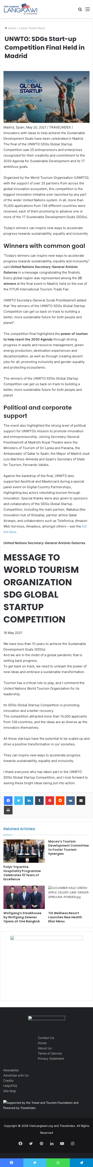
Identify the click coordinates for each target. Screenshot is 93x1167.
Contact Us (46, 1038)
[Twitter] (18, 800)
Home (11, 28)
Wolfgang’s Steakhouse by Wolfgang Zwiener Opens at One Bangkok (22, 917)
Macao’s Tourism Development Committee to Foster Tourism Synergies (68, 847)
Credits (8, 1080)
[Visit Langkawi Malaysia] (20, 9)
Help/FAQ (10, 1086)
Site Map (9, 1091)
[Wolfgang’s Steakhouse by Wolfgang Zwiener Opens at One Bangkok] (24, 897)
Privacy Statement (51, 1058)
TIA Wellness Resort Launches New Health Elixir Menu (65, 917)
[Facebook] (8, 800)
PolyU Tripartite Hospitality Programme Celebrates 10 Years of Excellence (22, 873)
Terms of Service (50, 1053)
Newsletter (11, 1070)
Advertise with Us (16, 1075)
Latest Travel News (32, 28)
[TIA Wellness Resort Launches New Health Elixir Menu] (69, 897)
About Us (44, 1048)
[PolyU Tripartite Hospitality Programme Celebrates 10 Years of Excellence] (24, 851)
